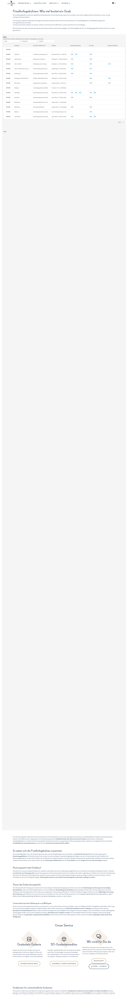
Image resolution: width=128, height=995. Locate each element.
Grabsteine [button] (24, 3)
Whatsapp (99, 961)
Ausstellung (40, 3)
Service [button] (53, 3)
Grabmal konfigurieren (64, 963)
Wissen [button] (65, 3)
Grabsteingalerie (29, 963)
